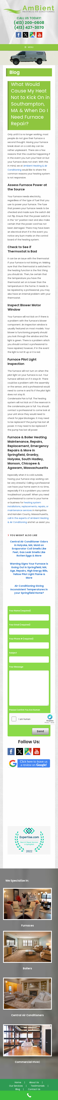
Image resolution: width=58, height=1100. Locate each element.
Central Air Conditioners (27, 1015)
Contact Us (34, 1089)
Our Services (16, 1085)
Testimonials (38, 1085)
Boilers (27, 968)
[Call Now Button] (29, 1095)
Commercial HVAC (27, 1062)
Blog (17, 1089)
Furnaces (27, 925)
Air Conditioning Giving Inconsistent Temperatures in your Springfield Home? (29, 589)
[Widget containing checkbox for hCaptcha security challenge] (32, 719)
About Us (34, 1082)
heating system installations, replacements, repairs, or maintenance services (28, 506)
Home (18, 1082)
